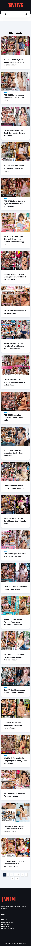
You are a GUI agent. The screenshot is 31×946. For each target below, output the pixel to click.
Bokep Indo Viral (8, 922)
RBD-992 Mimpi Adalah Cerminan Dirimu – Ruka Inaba (13, 417)
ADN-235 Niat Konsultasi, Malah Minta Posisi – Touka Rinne (14, 97)
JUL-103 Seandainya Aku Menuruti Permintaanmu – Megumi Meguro (14, 62)
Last (17, 878)
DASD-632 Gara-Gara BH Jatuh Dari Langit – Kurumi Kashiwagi (14, 133)
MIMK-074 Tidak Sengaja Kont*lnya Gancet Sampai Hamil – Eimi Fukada (14, 345)
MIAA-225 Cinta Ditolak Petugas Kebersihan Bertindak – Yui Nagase (13, 621)
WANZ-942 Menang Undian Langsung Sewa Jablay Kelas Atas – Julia (15, 760)
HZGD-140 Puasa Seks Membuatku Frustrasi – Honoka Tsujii (13, 725)
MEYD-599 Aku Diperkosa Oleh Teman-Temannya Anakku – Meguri (14, 657)
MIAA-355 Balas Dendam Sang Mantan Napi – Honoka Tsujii (15, 521)
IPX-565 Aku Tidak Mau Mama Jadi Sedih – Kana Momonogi (13, 452)
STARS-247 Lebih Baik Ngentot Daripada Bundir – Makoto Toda (14, 382)
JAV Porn (6, 920)
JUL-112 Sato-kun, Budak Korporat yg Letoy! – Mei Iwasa (14, 168)
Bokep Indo (6, 924)
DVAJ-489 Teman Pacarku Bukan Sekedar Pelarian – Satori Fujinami (14, 828)
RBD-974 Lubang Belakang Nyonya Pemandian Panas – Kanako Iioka (15, 203)
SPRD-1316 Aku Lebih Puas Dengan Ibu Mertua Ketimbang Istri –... (14, 863)
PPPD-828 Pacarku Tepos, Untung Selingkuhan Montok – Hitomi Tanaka (15, 276)
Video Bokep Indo (8, 929)
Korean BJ (6, 926)
